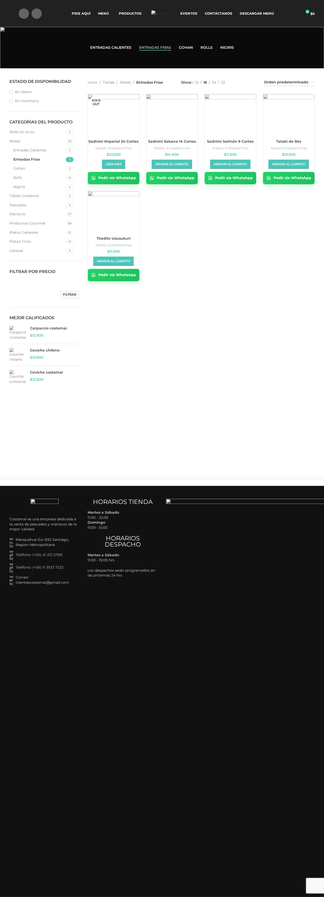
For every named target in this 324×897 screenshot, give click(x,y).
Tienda (108, 82)
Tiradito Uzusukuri (114, 238)
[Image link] (44, 505)
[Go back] (15, 48)
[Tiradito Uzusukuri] (113, 210)
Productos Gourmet (27, 223)
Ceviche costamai (46, 372)
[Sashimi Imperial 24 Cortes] (113, 113)
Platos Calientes (23, 232)
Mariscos (17, 214)
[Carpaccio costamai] (17, 333)
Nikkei (14, 141)
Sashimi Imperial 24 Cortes (113, 141)
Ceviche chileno (45, 350)
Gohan (19, 168)
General (16, 250)
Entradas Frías (26, 159)
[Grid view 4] (253, 82)
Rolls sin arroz (22, 132)
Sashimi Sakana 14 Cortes (172, 141)
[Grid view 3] (245, 82)
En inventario (27, 101)
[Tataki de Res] (289, 113)
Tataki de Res (288, 141)
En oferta (23, 92)
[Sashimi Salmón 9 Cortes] (230, 113)
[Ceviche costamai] (17, 377)
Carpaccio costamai (48, 328)
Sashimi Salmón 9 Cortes (230, 141)
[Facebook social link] (24, 13)
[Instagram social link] (37, 13)
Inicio (92, 82)
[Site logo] (162, 13)
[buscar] (11, 13)
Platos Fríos (20, 241)
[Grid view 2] (237, 82)
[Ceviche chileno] (17, 355)
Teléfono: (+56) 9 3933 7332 (40, 567)
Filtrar (69, 294)
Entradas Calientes (29, 150)
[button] (172, 164)
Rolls (17, 177)
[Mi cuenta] (295, 13)
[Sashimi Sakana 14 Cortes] (172, 113)
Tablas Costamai (24, 195)
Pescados (17, 205)
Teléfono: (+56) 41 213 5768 (39, 554)
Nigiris (19, 186)
